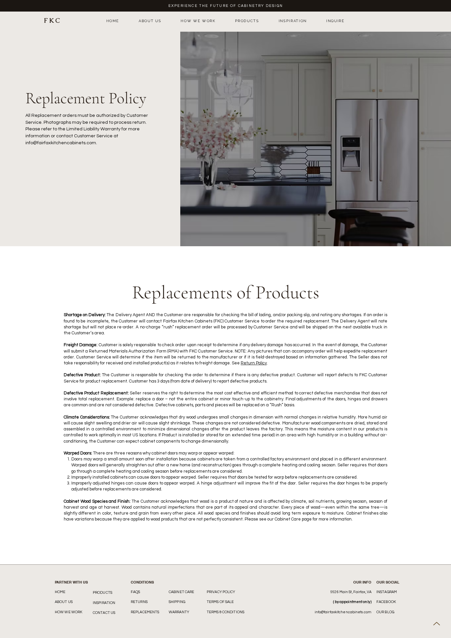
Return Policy (254, 363)
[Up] (436, 623)
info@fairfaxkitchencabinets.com (60, 143)
